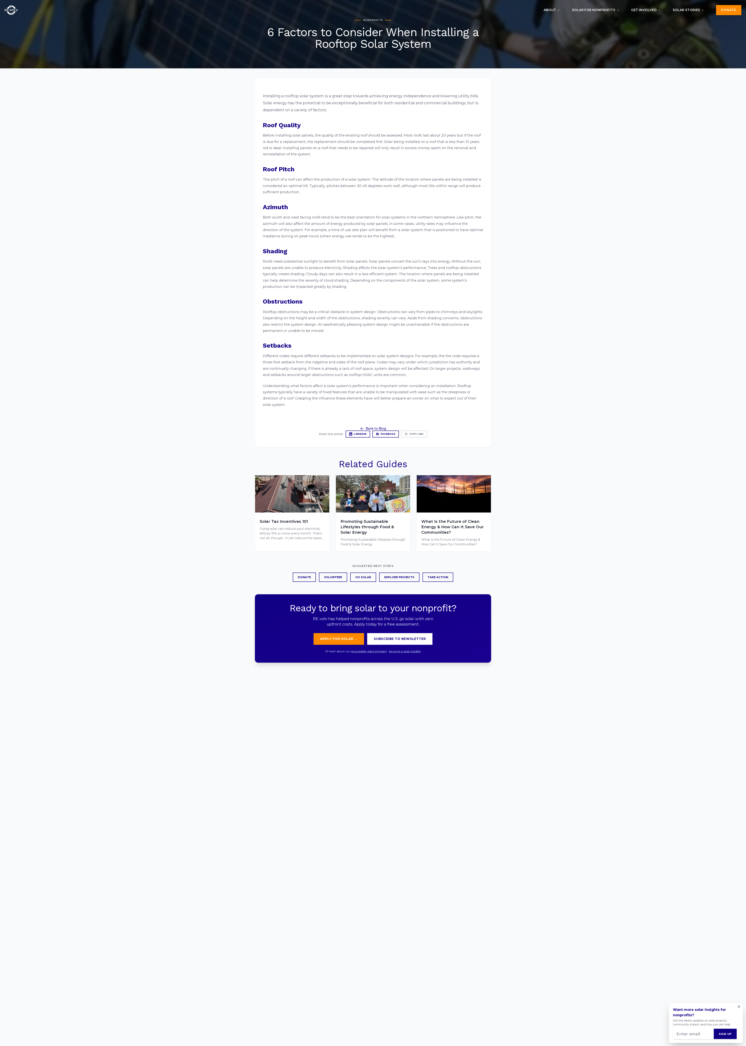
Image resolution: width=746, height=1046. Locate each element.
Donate (728, 10)
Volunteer (333, 577)
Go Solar (363, 577)
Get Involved (644, 10)
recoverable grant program (369, 651)
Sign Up (725, 1034)
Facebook (388, 433)
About (550, 10)
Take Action (438, 577)
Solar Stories (686, 10)
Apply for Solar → (338, 639)
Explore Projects (399, 577)
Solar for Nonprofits (593, 10)
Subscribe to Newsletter (400, 639)
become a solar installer (405, 651)
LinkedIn (360, 433)
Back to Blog (376, 428)
